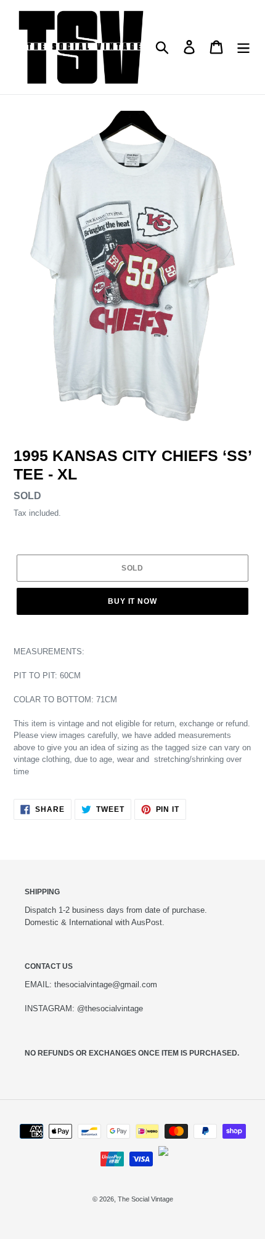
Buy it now (133, 601)
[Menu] (243, 47)
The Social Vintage (145, 1199)
